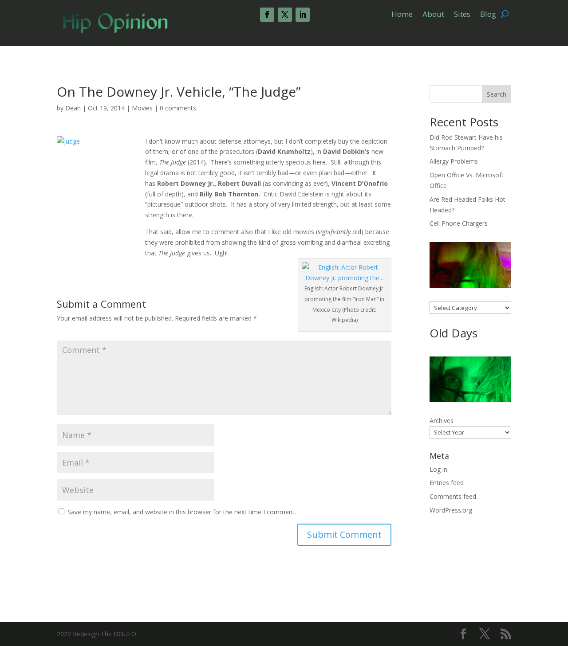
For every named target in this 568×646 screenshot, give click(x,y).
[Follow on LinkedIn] (303, 15)
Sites (462, 15)
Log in (438, 469)
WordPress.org (451, 510)
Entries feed (447, 482)
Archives (442, 420)
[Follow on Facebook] (267, 15)
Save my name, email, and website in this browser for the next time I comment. (181, 512)
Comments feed (453, 496)
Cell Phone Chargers (459, 223)
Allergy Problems (454, 161)
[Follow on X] (285, 15)
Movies (142, 108)
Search (496, 94)
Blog (488, 15)
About (433, 15)
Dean (73, 108)
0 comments (178, 108)
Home (402, 15)
